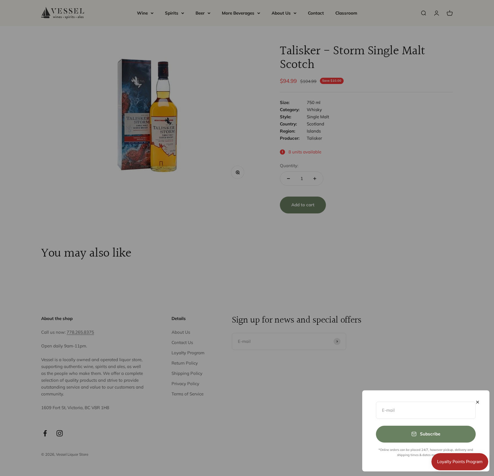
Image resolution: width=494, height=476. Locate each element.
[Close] (477, 402)
